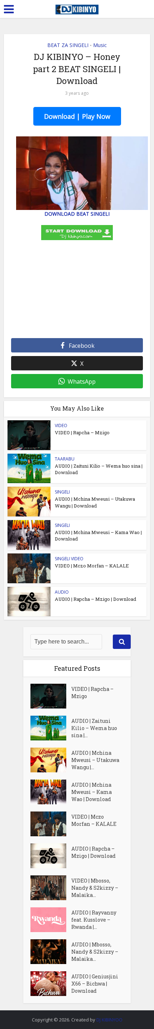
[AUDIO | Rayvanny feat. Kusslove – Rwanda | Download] (50, 919)
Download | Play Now (77, 116)
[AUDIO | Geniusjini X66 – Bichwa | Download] (50, 983)
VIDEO (61, 425)
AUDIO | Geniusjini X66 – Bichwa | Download (94, 983)
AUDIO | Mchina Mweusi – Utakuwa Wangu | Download (95, 502)
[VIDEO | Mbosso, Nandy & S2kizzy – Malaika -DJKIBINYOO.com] (50, 887)
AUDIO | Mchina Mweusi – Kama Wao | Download (91, 792)
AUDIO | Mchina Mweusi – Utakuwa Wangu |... (95, 760)
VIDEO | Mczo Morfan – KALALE (92, 565)
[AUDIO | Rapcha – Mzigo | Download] (50, 855)
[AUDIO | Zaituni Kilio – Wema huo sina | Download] (50, 728)
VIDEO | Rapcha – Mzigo (82, 432)
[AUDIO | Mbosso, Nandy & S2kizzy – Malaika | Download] (50, 951)
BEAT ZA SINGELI (67, 45)
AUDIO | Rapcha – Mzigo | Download (95, 599)
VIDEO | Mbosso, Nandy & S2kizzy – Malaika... (94, 887)
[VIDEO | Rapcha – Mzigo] (50, 696)
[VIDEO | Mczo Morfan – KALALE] (50, 823)
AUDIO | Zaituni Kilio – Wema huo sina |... (94, 728)
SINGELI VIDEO (69, 559)
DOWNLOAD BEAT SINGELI (77, 213)
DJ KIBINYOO (109, 1019)
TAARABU (64, 459)
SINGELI (62, 492)
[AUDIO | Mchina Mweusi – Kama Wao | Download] (50, 792)
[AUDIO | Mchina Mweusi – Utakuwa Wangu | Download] (50, 760)
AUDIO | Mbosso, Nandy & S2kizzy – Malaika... (94, 951)
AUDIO (62, 592)
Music (100, 45)
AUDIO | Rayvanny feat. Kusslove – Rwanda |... (93, 919)
